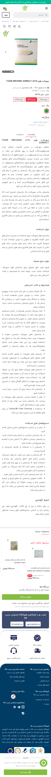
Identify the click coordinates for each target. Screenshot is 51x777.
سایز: (47, 94)
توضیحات (31, 134)
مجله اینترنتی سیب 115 (41, 694)
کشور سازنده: (42, 122)
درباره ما (46, 704)
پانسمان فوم (5, 21)
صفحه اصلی (45, 21)
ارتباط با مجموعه (42, 699)
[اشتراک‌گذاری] (14, 26)
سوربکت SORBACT (39, 90)
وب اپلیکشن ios (17, 624)
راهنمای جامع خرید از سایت (16, 672)
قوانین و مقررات (19, 681)
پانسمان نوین (33, 21)
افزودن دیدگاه (25, 596)
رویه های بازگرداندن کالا (17, 677)
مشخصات (20, 134)
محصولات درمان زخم (19, 21)
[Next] (6, 52)
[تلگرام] (18, 707)
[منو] (46, 8)
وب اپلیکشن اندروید (33, 624)
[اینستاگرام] (23, 707)
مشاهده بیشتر (43, 745)
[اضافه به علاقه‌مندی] (9, 26)
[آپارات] (14, 707)
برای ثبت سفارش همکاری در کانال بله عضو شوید (25, 2)
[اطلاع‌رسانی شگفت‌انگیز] (19, 26)
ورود (5, 15)
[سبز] (46, 110)
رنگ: (47, 105)
